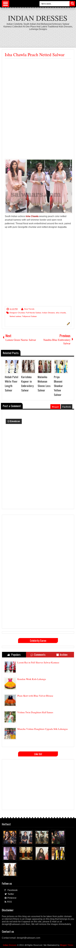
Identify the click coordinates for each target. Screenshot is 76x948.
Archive (64, 655)
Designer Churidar (17, 313)
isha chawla (61, 313)
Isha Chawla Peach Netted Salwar (35, 54)
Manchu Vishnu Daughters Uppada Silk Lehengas (42, 729)
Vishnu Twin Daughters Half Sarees (35, 712)
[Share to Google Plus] (14, 841)
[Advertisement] (39, 37)
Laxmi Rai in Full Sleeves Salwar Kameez (38, 662)
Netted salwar (15, 316)
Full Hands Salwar (33, 313)
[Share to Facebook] (7, 841)
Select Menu (5, 3)
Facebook (66, 406)
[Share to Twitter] (11, 841)
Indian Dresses (37, 18)
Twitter (11, 894)
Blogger (55, 406)
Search (72, 3)
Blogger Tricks (66, 945)
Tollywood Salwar (29, 316)
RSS (9, 902)
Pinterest (11, 898)
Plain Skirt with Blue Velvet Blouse (35, 695)
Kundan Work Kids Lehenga (31, 679)
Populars (15, 655)
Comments (39, 655)
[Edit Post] (68, 324)
